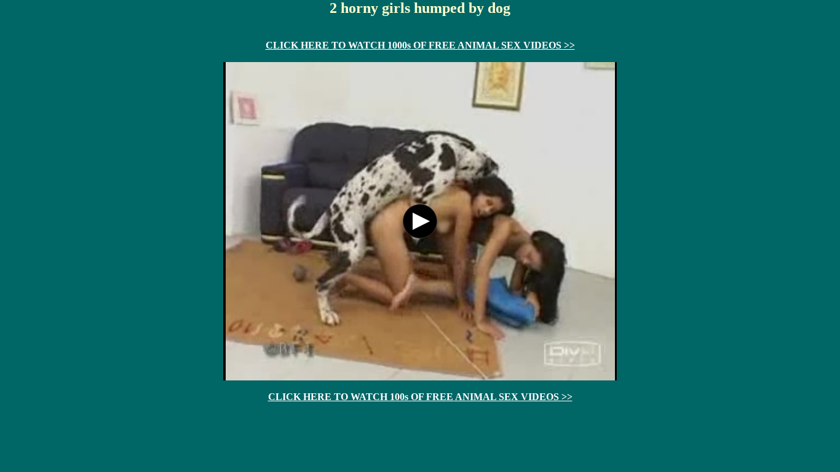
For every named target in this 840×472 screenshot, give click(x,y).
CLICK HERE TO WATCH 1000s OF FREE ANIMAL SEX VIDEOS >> (420, 45)
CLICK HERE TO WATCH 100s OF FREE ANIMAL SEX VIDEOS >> (420, 396)
